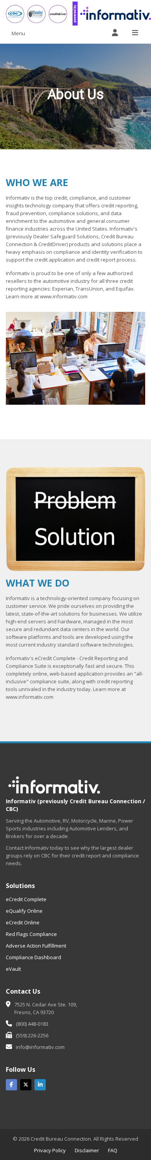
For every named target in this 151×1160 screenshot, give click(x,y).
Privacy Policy (50, 1150)
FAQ (112, 1150)
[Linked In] (40, 1084)
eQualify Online (24, 910)
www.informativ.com (64, 296)
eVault (13, 968)
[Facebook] (11, 1084)
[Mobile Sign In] (115, 33)
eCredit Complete (26, 899)
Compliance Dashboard (33, 957)
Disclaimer (87, 1150)
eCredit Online (22, 922)
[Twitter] (25, 1084)
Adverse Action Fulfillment (36, 945)
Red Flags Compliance (31, 934)
